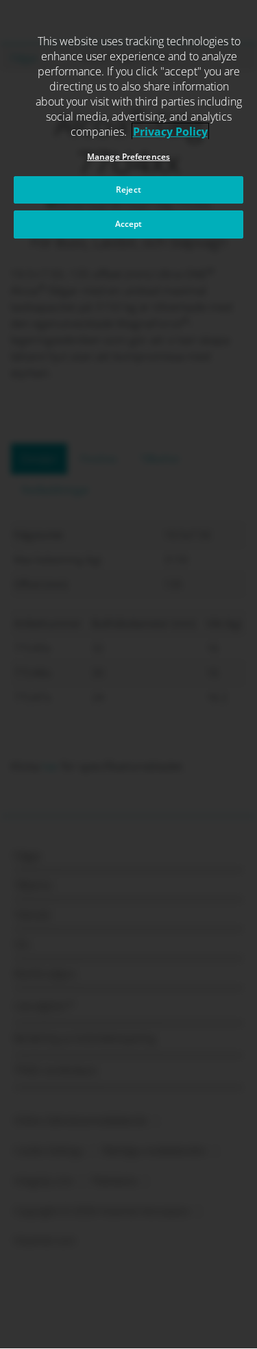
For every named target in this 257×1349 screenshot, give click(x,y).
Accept (129, 224)
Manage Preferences (128, 156)
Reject (128, 189)
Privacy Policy (170, 131)
